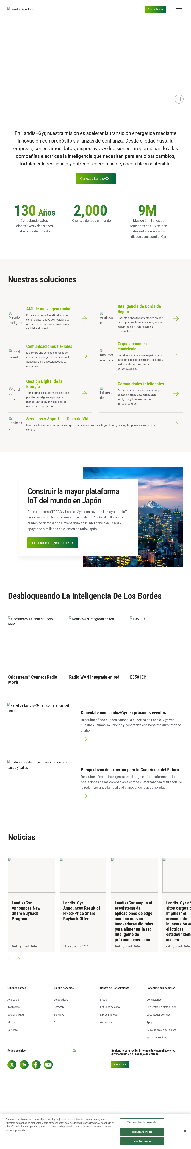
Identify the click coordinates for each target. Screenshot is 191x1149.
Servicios (59, 1014)
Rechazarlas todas (142, 1131)
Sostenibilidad (15, 1014)
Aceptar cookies (142, 1141)
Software (59, 1007)
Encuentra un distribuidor (161, 1007)
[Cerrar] (185, 1131)
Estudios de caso (110, 1007)
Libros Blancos (108, 1014)
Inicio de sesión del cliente (161, 1029)
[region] (95, 1131)
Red (56, 1022)
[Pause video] (179, 99)
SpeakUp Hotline (156, 1037)
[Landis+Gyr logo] (22, 9)
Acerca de (13, 999)
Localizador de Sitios (158, 1014)
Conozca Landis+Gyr (95, 178)
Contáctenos (155, 9)
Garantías (106, 1022)
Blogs (103, 999)
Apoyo (150, 1022)
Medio (11, 1022)
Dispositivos (61, 999)
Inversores (13, 1007)
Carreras (12, 1029)
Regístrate (120, 1064)
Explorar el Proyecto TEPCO (52, 543)
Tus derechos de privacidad (142, 1122)
